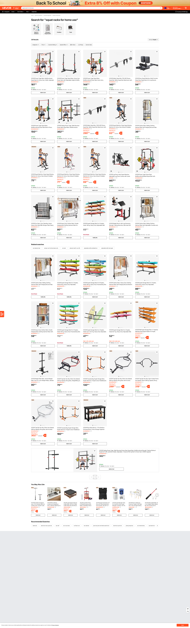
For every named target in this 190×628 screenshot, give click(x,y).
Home (32, 15)
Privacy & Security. (55, 625)
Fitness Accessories (56, 15)
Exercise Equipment (47, 15)
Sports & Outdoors (38, 15)
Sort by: (150, 39)
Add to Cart (43, 92)
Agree (182, 625)
